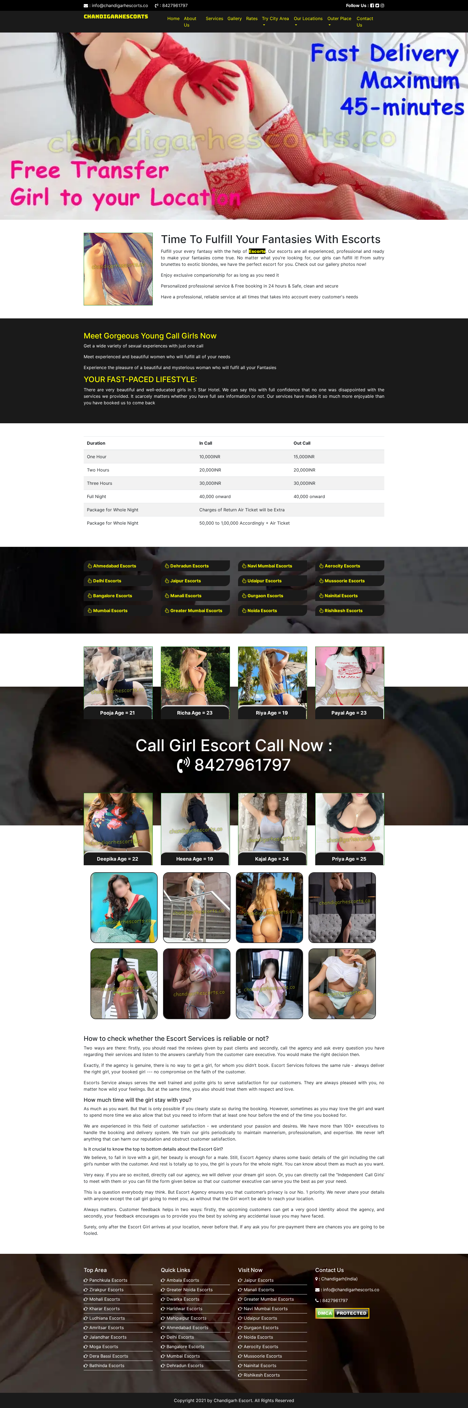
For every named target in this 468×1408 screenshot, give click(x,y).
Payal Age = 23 (349, 713)
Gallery (234, 18)
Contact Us (365, 22)
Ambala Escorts (182, 1280)
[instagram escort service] (382, 5)
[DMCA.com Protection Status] (342, 1313)
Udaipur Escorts (264, 580)
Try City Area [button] (275, 18)
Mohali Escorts (104, 1299)
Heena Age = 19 (194, 859)
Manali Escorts (185, 595)
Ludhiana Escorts (106, 1318)
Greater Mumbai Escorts (195, 610)
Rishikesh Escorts (343, 610)
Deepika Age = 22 (117, 859)
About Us (190, 22)
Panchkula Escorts (107, 1280)
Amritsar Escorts (106, 1327)
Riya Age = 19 (272, 713)
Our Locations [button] (308, 18)
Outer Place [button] (339, 18)
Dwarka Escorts (182, 1299)
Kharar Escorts (104, 1308)
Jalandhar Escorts (107, 1337)
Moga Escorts (103, 1346)
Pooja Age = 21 (117, 713)
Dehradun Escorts (189, 566)
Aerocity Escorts (342, 566)
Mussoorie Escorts (344, 580)
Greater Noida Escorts (189, 1289)
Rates (252, 18)
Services (214, 18)
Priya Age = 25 (349, 859)
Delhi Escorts (106, 580)
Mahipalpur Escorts (185, 1318)
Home (174, 18)
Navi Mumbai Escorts (269, 566)
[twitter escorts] (377, 5)
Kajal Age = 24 (272, 859)
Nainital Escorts (341, 595)
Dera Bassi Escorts (108, 1356)
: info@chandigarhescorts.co (119, 5)
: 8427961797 (173, 5)
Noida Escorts (261, 610)
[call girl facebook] (372, 5)
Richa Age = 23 (195, 713)
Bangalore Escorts (112, 595)
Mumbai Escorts (110, 610)
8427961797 (242, 764)
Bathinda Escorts (106, 1365)
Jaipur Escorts (185, 580)
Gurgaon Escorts (264, 595)
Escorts (257, 251)
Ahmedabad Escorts (114, 566)
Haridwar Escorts (183, 1308)
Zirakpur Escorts (105, 1289)
